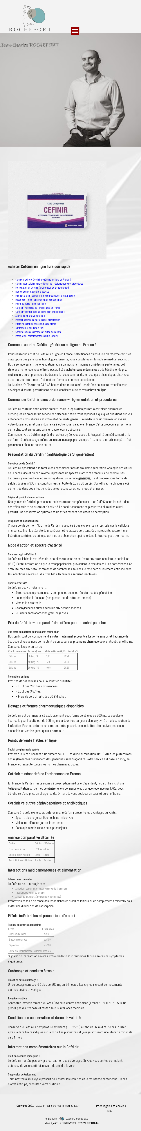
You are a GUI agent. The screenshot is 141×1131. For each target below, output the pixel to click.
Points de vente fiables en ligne (30, 303)
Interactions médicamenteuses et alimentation (37, 319)
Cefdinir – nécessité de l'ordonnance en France (37, 307)
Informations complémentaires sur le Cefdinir (36, 335)
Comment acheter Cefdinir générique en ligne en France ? (43, 279)
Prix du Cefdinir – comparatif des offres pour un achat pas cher (45, 295)
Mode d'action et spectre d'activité (32, 291)
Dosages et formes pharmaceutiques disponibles (38, 299)
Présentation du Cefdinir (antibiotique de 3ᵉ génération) (42, 287)
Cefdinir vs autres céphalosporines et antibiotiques (39, 311)
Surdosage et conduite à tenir (29, 327)
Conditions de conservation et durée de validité (38, 331)
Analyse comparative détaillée (30, 315)
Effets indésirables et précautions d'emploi (36, 323)
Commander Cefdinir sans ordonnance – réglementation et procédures (49, 283)
